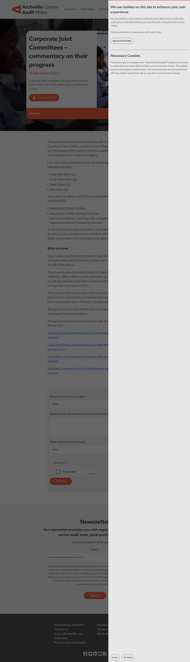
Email (94, 550)
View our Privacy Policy (122, 41)
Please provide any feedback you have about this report (82, 414)
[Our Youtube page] (100, 654)
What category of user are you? (68, 442)
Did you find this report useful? (67, 397)
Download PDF (46, 98)
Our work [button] (104, 9)
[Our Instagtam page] (104, 654)
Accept (115, 657)
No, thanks (128, 657)
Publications (87, 9)
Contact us (61, 629)
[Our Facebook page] (85, 654)
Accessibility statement (69, 625)
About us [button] (69, 9)
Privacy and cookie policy (70, 642)
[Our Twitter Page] (90, 654)
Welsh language (107, 633)
